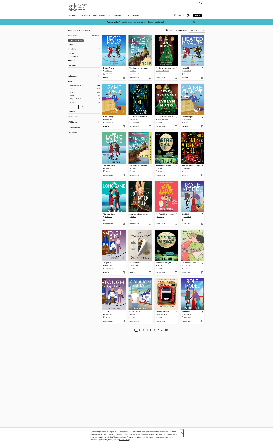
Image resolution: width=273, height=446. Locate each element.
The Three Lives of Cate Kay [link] (165, 214)
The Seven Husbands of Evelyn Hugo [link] (165, 68)
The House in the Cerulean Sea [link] (139, 68)
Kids (127, 15)
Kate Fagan (160, 217)
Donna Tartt (134, 265)
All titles (72, 53)
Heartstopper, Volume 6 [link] (190, 263)
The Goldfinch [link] (134, 263)
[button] (178, 16)
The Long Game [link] (109, 165)
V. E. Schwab (135, 119)
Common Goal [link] (134, 312)
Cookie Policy (124, 440)
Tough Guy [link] (107, 263)
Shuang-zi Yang (162, 314)
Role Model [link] (186, 214)
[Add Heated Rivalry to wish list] (123, 78)
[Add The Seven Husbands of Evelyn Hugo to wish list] (176, 78)
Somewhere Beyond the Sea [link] (139, 214)
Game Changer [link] (108, 117)
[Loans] (188, 16)
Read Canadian (99, 15)
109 (166, 330)
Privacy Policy (144, 432)
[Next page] (172, 330)
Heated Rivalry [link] (108, 68)
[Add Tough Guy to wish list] (123, 272)
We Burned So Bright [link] (163, 165)
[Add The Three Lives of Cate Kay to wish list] (176, 224)
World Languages (115, 15)
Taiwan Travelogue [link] (162, 312)
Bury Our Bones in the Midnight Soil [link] (139, 117)
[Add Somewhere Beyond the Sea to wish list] (150, 224)
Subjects (72, 15)
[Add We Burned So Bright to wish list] (176, 175)
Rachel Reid (108, 71)
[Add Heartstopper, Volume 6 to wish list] (202, 272)
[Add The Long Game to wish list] (123, 175)
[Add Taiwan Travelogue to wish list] (176, 321)
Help (200, 3)
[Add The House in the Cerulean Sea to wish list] (150, 78)
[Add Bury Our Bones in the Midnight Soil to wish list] (150, 126)
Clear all (96, 36)
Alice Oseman (188, 265)
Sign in (197, 15)
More (83, 107)
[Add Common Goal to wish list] (150, 321)
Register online (113, 22)
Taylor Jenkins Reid (163, 71)
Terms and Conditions (127, 432)
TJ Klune (133, 71)
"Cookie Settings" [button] (119, 437)
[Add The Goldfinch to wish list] (150, 272)
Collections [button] (84, 15)
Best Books (136, 15)
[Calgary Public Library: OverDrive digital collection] (77, 7)
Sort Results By (181, 30)
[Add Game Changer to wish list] (123, 126)
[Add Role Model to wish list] (202, 224)
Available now (74, 56)
